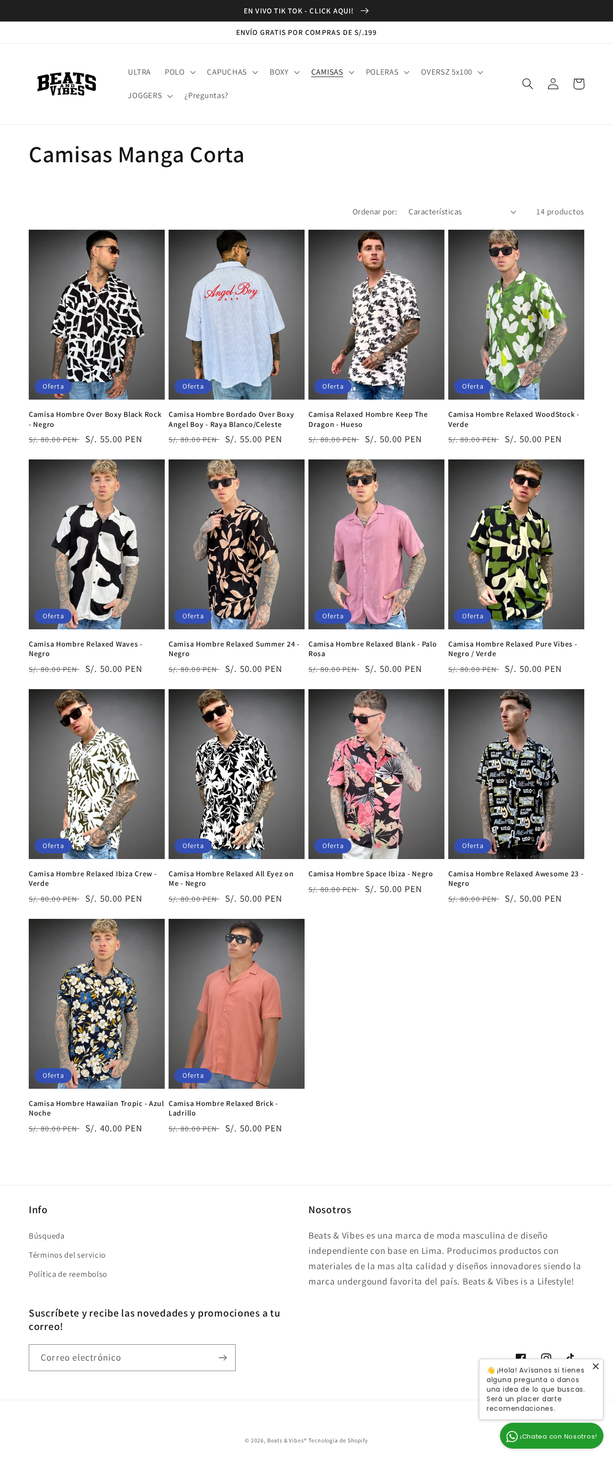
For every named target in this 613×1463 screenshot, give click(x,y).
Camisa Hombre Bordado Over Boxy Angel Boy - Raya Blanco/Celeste (231, 418)
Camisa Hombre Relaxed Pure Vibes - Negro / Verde (512, 648)
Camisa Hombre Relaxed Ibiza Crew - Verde (93, 878)
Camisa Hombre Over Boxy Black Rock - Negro (95, 418)
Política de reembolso (68, 1274)
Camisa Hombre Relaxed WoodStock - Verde (513, 418)
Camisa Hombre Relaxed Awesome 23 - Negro (515, 878)
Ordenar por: (374, 211)
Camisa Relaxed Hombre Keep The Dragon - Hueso (368, 418)
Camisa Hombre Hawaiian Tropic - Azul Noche (96, 1107)
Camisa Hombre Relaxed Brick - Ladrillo (223, 1107)
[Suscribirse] (222, 1357)
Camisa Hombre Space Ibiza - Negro (370, 873)
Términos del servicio (67, 1255)
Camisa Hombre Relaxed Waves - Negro (86, 648)
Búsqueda (47, 1235)
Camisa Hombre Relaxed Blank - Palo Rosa (372, 648)
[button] (179, 72)
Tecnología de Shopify (338, 1440)
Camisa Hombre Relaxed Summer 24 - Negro (234, 648)
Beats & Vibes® (287, 1440)
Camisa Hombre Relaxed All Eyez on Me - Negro (231, 878)
